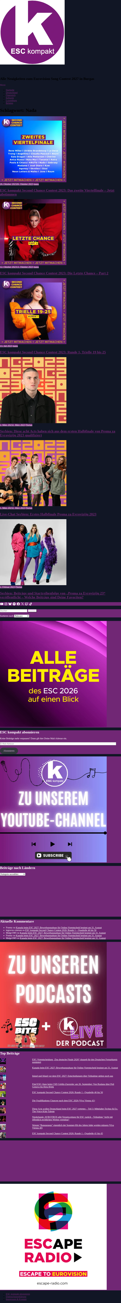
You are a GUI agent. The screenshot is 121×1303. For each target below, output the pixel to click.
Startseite (10, 90)
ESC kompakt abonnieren (18, 1294)
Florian (29, 425)
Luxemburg (11, 100)
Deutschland (12, 92)
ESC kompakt (14, 70)
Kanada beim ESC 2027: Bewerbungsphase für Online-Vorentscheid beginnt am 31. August (59, 927)
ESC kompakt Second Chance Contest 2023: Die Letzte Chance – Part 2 (54, 273)
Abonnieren (8, 751)
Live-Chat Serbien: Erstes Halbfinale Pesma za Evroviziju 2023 (48, 514)
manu (36, 184)
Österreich (10, 95)
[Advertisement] (60, 896)
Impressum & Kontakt (16, 1299)
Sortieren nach (7, 616)
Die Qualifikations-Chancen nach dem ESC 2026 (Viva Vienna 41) (63, 1100)
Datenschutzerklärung (16, 1296)
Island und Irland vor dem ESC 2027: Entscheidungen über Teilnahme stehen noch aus (72, 1076)
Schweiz (10, 98)
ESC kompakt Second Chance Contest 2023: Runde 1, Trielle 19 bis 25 (53, 352)
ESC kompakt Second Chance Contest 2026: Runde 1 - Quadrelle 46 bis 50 (67, 1092)
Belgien (9, 103)
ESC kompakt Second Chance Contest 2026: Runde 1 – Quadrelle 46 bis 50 (60, 930)
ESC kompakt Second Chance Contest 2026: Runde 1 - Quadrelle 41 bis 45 (67, 1133)
